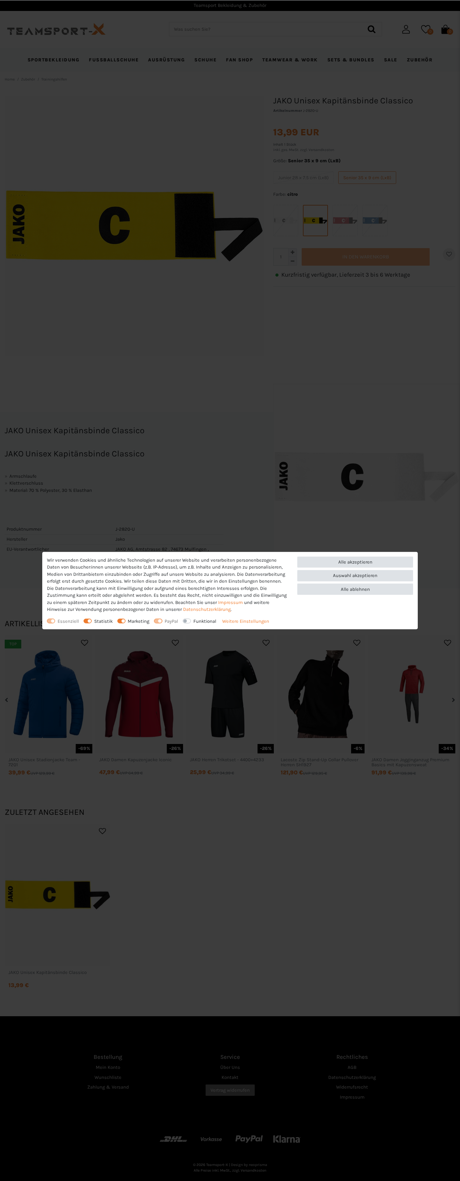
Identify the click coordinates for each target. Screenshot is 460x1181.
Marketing (138, 621)
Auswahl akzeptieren (355, 575)
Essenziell (68, 621)
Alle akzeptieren (355, 562)
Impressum (230, 602)
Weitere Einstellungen (245, 621)
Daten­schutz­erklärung (207, 609)
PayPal (171, 621)
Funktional (204, 621)
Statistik (103, 621)
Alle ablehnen (355, 589)
